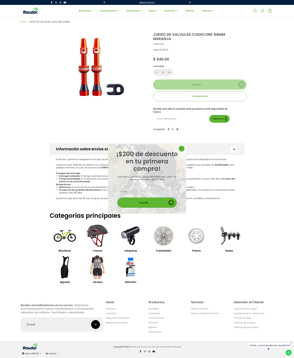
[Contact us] (289, 353)
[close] (182, 149)
